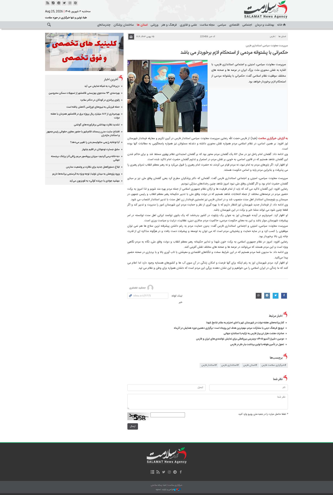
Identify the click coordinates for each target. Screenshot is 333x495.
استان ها (142, 25)
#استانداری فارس (230, 365)
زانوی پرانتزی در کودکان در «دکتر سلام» (100, 100)
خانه (279, 25)
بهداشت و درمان (264, 25)
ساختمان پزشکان (124, 25)
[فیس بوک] (180, 472)
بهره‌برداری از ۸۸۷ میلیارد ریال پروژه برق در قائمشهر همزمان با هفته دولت (85, 116)
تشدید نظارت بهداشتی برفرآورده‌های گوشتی (97, 125)
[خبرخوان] (47, 3)
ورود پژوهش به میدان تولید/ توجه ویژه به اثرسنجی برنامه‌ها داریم (86, 174)
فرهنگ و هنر (169, 25)
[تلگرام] (174, 472)
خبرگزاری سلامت (257, 9)
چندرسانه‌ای (103, 25)
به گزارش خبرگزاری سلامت (273, 138)
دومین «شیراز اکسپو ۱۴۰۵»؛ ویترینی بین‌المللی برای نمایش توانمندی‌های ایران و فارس (240, 339)
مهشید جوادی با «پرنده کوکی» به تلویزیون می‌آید (95, 181)
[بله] (53, 3)
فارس (272, 36)
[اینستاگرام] (69, 3)
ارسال (132, 426)
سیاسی (222, 25)
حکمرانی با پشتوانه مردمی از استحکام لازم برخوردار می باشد (234, 53)
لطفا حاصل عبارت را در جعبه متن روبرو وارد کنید (263, 414)
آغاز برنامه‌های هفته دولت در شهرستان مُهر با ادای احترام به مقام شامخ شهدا (245, 323)
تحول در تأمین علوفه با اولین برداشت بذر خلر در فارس (257, 344)
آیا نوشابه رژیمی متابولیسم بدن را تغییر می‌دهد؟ (95, 142)
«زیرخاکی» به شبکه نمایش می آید (102, 86)
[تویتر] (64, 3)
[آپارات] (75, 3)
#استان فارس (250, 365)
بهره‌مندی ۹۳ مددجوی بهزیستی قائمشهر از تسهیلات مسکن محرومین (84, 93)
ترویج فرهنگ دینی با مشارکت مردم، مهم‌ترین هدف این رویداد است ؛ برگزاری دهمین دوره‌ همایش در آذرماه (228, 328)
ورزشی (154, 25)
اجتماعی (247, 25)
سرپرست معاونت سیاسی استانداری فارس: (267, 46)
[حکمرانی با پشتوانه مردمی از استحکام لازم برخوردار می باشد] (167, 96)
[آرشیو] (152, 472)
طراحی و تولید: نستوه (165, 489)
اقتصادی (234, 25)
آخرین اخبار (111, 79)
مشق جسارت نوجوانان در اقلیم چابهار (101, 149)
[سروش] (58, 3)
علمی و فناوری (188, 25)
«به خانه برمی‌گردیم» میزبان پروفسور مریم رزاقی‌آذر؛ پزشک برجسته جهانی (85, 158)
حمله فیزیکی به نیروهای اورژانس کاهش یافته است (93, 107)
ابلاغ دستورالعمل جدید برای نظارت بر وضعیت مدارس (93, 167)
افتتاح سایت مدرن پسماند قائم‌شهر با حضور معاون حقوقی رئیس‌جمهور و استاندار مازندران (83, 134)
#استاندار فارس (209, 365)
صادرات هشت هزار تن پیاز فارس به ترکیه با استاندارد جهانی (254, 333)
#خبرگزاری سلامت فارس (274, 365)
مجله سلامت (207, 25)
